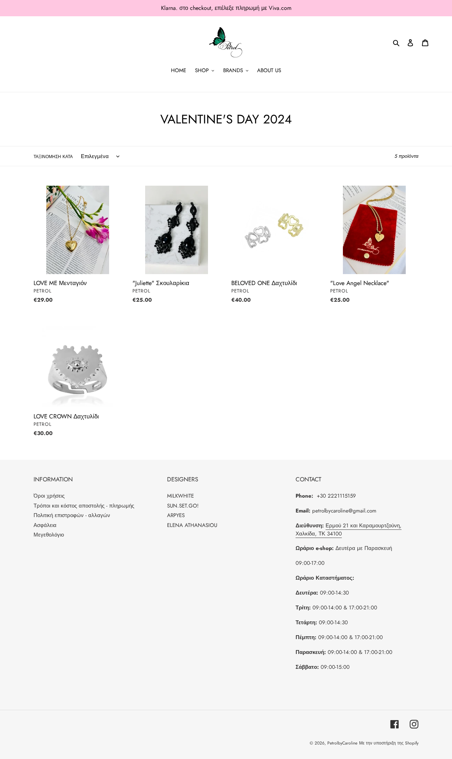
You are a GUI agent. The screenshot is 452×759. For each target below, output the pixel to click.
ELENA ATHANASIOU (192, 525)
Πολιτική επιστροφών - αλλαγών (72, 515)
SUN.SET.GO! (183, 506)
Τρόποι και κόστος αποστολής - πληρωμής (84, 506)
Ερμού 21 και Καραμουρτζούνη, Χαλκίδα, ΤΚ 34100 (349, 530)
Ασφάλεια (45, 525)
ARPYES (176, 515)
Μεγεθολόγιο (49, 535)
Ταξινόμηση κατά (53, 156)
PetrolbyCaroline (342, 743)
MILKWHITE (180, 496)
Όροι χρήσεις (49, 496)
